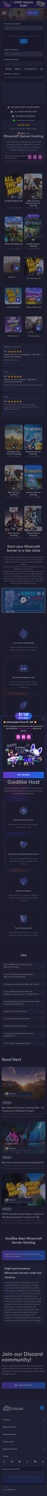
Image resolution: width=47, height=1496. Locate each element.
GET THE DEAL (23, 775)
